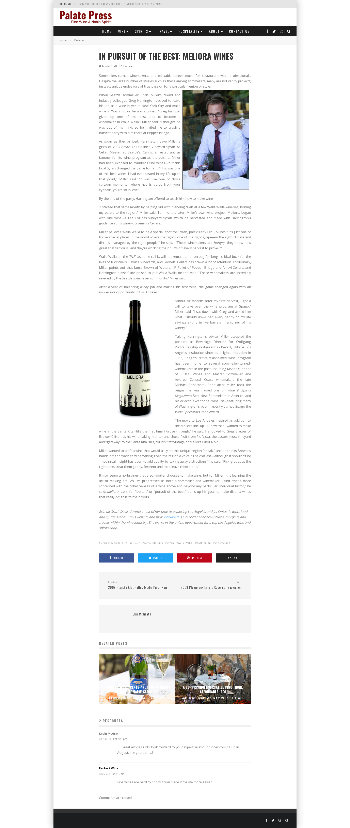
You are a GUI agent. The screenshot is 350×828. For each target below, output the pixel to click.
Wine (121, 31)
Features (128, 66)
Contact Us (239, 31)
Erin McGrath (109, 66)
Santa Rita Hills (153, 542)
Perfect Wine (108, 768)
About (214, 31)
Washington (203, 542)
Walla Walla (185, 542)
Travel (163, 31)
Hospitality (189, 31)
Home (106, 31)
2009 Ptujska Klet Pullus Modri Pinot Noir (138, 585)
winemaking (222, 542)
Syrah (170, 542)
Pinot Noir (133, 542)
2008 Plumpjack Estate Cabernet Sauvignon (211, 585)
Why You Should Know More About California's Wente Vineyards (121, 4)
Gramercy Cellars (112, 542)
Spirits (141, 31)
